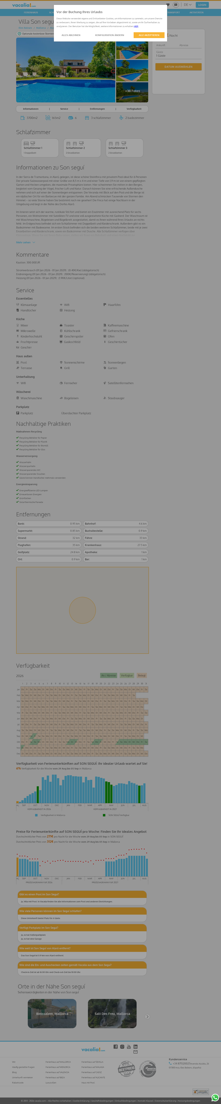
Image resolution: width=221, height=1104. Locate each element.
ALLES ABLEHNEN (71, 35)
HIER (136, 26)
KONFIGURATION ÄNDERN (109, 35)
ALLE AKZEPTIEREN (149, 35)
